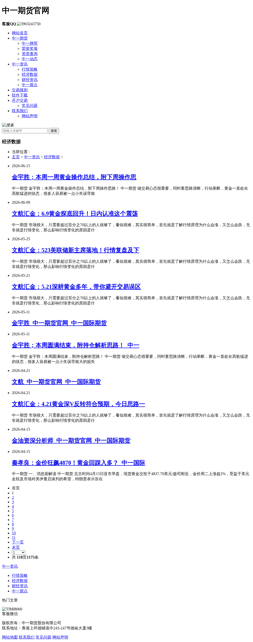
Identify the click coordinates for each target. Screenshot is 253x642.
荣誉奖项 (30, 48)
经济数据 (30, 74)
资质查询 (30, 54)
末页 (16, 547)
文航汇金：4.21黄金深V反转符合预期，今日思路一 (78, 404)
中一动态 (30, 59)
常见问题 (30, 105)
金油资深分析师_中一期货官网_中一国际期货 (71, 440)
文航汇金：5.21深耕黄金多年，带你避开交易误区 (76, 286)
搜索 (54, 131)
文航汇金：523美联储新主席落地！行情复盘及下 (75, 250)
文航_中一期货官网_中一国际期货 (56, 382)
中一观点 (30, 85)
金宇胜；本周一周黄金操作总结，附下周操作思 (74, 177)
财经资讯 (30, 80)
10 (14, 533)
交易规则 (20, 90)
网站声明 (30, 116)
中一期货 (20, 38)
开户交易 (20, 100)
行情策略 (30, 69)
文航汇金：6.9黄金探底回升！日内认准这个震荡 (75, 213)
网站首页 (20, 33)
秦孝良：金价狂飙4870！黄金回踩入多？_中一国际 (78, 463)
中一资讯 (20, 64)
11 (14, 537)
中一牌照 (30, 43)
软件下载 (20, 95)
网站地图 (10, 637)
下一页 (18, 542)
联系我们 (20, 111)
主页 (16, 157)
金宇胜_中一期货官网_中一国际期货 (59, 323)
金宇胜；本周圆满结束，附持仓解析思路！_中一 (75, 345)
